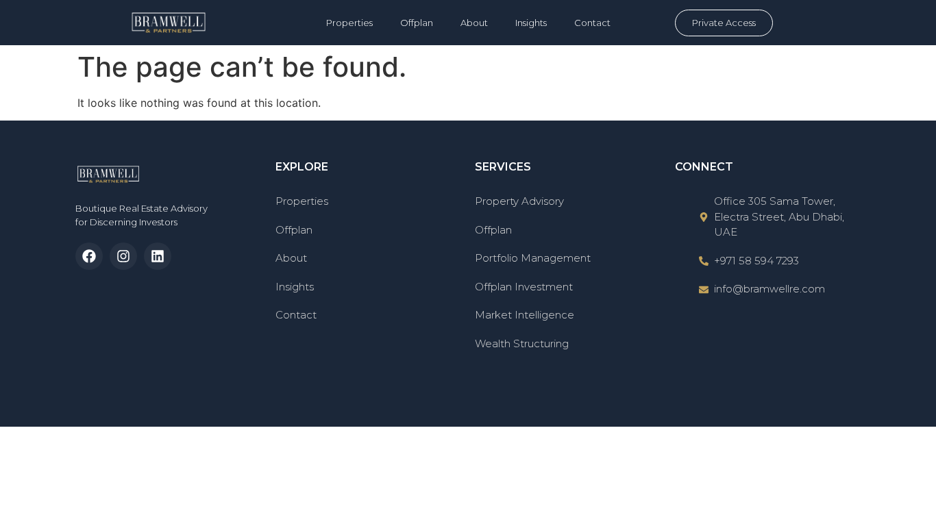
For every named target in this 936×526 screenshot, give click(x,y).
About (474, 22)
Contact (592, 22)
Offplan (416, 22)
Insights (531, 22)
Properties (349, 22)
